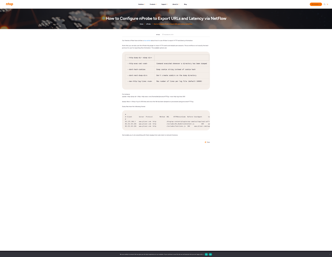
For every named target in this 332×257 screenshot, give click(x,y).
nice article (147, 40)
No (210, 254)
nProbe (158, 34)
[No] (330, 254)
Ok (206, 254)
